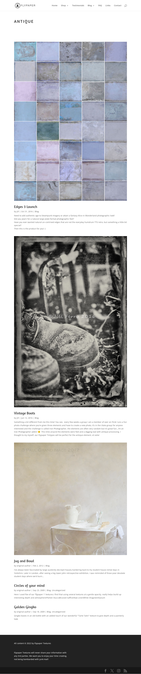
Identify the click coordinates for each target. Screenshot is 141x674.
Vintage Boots (24, 413)
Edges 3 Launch (25, 206)
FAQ (100, 6)
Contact (117, 6)
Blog (90, 6)
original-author (24, 565)
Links (107, 6)
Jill (18, 211)
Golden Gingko (25, 607)
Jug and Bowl (24, 561)
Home (54, 6)
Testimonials (78, 6)
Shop (63, 6)
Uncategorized (58, 590)
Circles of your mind (29, 585)
